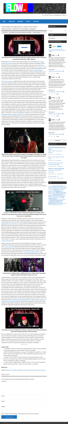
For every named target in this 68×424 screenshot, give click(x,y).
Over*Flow (53, 193)
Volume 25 (59, 200)
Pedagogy (58, 193)
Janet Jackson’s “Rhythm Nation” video (33, 251)
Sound (31, 370)
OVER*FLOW (36, 21)
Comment (4, 381)
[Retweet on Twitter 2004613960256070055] (52, 116)
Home (4, 21)
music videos (20, 370)
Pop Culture (63, 193)
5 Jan (56, 55)
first (5, 81)
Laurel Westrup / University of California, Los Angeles (20, 32)
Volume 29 (57, 203)
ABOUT (11, 21)
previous (4, 240)
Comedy (65, 186)
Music (54, 192)
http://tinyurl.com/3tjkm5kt (55, 113)
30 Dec (56, 77)
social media (62, 196)
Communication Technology (62, 187)
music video (13, 370)
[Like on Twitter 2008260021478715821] (54, 73)
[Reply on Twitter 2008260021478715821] (49, 73)
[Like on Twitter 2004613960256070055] (54, 116)
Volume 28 (51, 203)
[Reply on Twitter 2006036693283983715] (49, 94)
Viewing (61, 199)
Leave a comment (36, 32)
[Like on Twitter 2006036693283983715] (54, 94)
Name (3, 395)
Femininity (63, 188)
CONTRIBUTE (20, 21)
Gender (55, 189)
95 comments (58, 154)
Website (3, 406)
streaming (55, 197)
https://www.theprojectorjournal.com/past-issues (12, 114)
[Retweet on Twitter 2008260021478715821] (52, 73)
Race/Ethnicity (58, 195)
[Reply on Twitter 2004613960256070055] (49, 116)
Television (52, 199)
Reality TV (51, 196)
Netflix (58, 192)
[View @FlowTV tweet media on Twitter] (63, 71)
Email (3, 401)
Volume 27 (59, 202)
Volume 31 (50, 204)
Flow (7, 81)
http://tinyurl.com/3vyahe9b (55, 134)
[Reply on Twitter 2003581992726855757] (49, 136)
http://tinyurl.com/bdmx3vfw (55, 91)
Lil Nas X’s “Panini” (8, 246)
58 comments (60, 178)
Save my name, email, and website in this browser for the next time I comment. (20, 413)
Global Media (61, 189)
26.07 (8, 370)
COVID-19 (50, 188)
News (49, 193)
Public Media (50, 195)
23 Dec (56, 119)
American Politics (58, 186)
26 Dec (56, 97)
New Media (63, 192)
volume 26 (43, 370)
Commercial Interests (52, 187)
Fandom (58, 188)
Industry (56, 191)
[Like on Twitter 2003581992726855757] (54, 136)
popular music (26, 370)
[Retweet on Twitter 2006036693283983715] (52, 94)
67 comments (60, 166)
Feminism (50, 189)
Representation (56, 196)
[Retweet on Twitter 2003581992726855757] (52, 136)
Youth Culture (60, 204)
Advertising (50, 186)
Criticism (54, 188)
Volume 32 (55, 204)
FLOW (53, 55)
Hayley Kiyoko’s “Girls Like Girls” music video (11, 223)
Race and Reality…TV (53, 176)
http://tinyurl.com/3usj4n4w (55, 71)
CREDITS (28, 21)
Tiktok (58, 199)
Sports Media (50, 197)
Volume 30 (63, 203)
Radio (64, 195)
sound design (37, 370)
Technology (61, 197)
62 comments (60, 174)
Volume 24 (53, 200)
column (10, 81)
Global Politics (51, 191)
